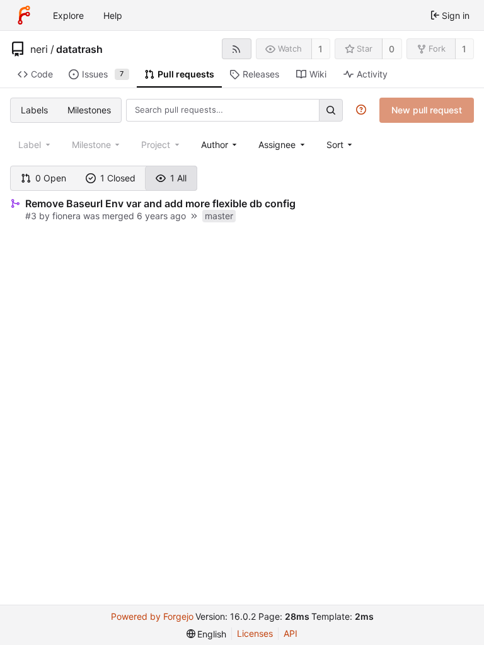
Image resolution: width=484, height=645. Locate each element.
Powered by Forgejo (152, 616)
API (290, 633)
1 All (178, 178)
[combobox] (220, 144)
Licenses (255, 633)
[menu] (340, 144)
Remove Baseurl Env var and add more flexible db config (160, 203)
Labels (34, 110)
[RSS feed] (236, 48)
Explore (68, 15)
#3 (31, 215)
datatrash (79, 49)
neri (39, 49)
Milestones (89, 110)
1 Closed (117, 178)
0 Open (50, 178)
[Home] (24, 15)
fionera (66, 215)
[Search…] (331, 110)
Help (112, 15)
